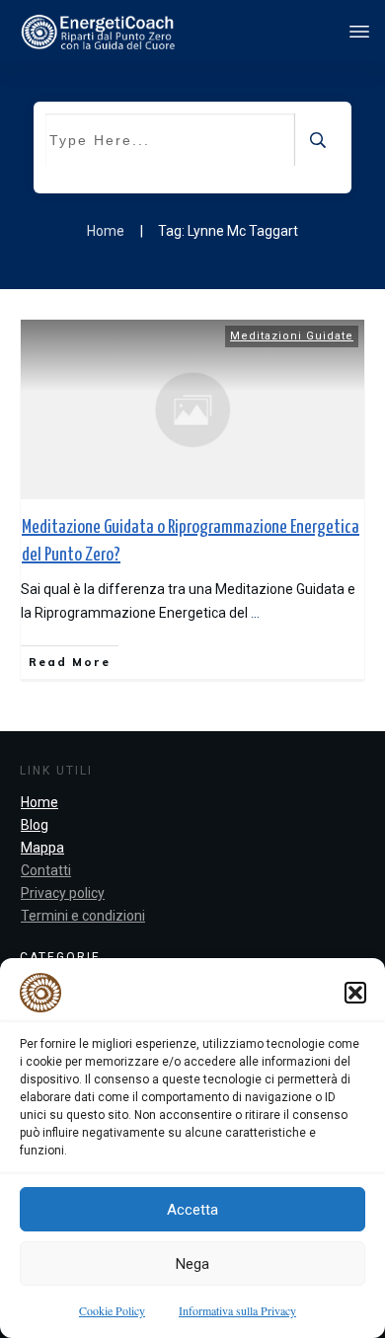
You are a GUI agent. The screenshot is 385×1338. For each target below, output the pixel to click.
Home (39, 802)
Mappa (42, 847)
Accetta (192, 1210)
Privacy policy (63, 893)
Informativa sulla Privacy (237, 1310)
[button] (355, 993)
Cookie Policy (112, 1310)
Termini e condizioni (83, 916)
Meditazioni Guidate (291, 336)
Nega (192, 1264)
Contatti (46, 870)
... (255, 613)
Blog (34, 825)
